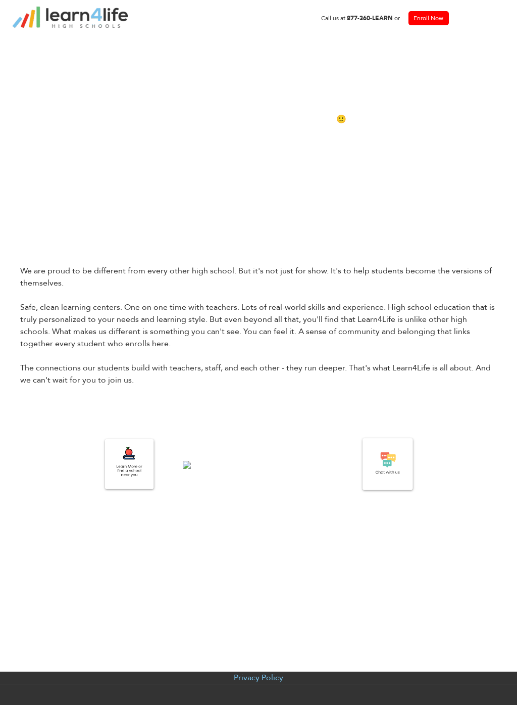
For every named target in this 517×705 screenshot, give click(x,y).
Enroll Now (428, 18)
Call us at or (360, 18)
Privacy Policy (258, 677)
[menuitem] (360, 18)
